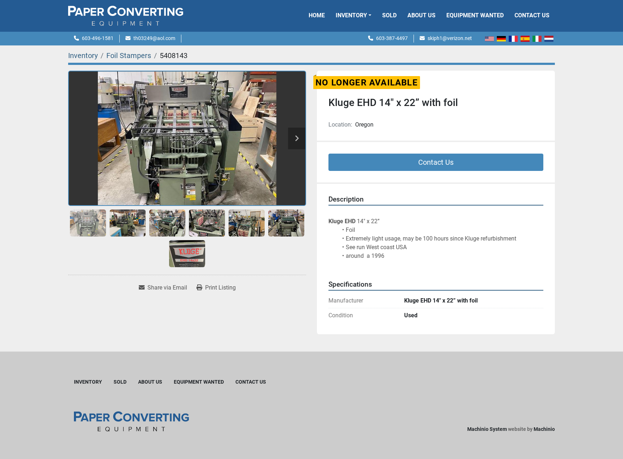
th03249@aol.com (154, 38)
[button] (353, 15)
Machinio (544, 429)
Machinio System (487, 429)
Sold (389, 15)
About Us (421, 15)
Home (317, 15)
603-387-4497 (392, 38)
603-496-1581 (98, 38)
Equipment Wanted (475, 15)
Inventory (351, 15)
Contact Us (531, 15)
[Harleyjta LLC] (131, 421)
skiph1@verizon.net (450, 38)
